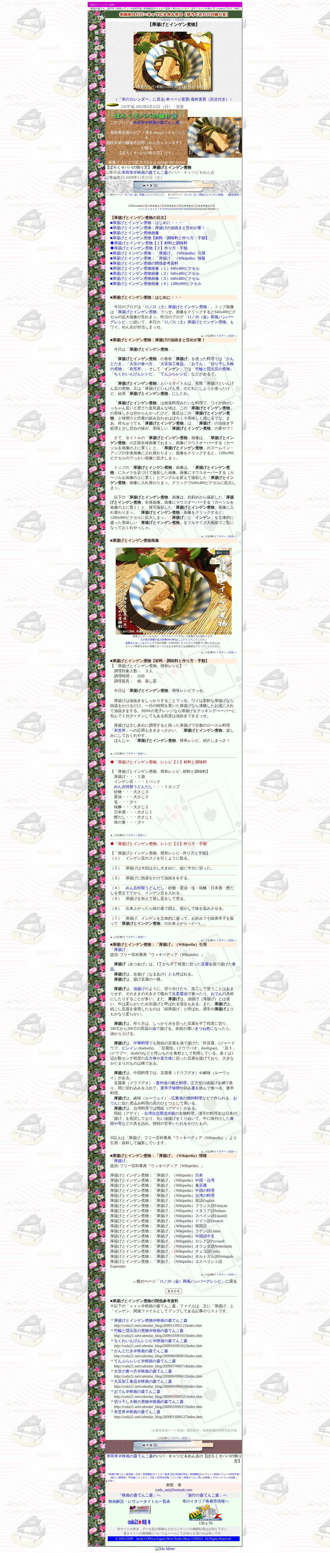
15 (177, 209)
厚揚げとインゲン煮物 (137, 312)
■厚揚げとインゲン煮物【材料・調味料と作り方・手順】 (159, 238)
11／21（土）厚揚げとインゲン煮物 (203, 194)
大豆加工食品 (172, 364)
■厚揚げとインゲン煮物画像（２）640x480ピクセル (155, 273)
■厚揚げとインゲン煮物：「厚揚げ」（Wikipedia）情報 (157, 258)
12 (170, 209)
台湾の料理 (205, 1195)
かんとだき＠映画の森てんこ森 (141, 1351)
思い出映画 (204, 1477)
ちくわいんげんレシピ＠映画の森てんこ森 (150, 1341)
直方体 (166, 1058)
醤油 (183, 994)
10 (165, 209)
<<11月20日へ (165, 19)
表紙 (236, 8)
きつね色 (202, 1028)
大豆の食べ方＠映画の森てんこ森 (143, 1371)
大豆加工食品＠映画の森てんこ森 (143, 1381)
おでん (197, 364)
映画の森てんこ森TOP (103, 8)
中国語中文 (205, 1236)
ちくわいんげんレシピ (133, 374)
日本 (199, 1175)
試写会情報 (163, 1477)
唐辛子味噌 (170, 1088)
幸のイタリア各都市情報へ (205, 1501)
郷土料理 (179, 1083)
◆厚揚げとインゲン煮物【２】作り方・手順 (148, 248)
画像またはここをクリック (139, 643)
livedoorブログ (224, 8)
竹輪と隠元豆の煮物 (212, 369)
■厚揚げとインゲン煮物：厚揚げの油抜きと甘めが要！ (157, 228)
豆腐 (205, 964)
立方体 (151, 1058)
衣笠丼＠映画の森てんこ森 (137, 1412)
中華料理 (141, 1043)
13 (173, 209)
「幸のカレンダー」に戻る (141, 99)
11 (168, 209)
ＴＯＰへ (221, 335)
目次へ (232, 335)
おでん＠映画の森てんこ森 (137, 1391)
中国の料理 (205, 1190)
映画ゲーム (190, 1477)
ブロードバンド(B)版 (224, 1477)
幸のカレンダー (180, 8)
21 (192, 209)
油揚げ (139, 989)
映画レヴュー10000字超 (129, 8)
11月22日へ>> (182, 19)
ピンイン (129, 1048)
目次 (138, 1474)
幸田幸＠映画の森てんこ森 (145, 172)
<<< (140, 209)
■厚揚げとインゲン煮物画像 (134, 233)
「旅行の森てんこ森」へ (205, 1495)
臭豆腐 (201, 1185)
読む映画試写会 (179, 1474)
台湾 (148, 1113)
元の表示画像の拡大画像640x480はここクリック (166, 639)
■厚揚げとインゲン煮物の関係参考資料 (144, 263)
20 (189, 209)
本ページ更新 (177, 99)
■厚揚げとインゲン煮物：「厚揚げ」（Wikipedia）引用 (157, 253)
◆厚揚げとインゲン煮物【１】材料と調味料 (148, 243)
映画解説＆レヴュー (201, 1474)
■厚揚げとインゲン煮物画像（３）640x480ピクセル (155, 278)
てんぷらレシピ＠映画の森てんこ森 (145, 1361)
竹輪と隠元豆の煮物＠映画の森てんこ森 (149, 1331)
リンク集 (176, 1477)
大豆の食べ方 (141, 364)
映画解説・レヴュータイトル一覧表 (139, 1501)
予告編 (131, 1477)
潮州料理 (194, 1098)
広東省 (177, 1098)
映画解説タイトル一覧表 (157, 8)
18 (185, 209)
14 (175, 209)
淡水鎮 (169, 1113)
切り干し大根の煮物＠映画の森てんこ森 (149, 1402)
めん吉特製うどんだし (133, 787)
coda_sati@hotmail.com (173, 1490)
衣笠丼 (135, 369)
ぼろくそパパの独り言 (203, 8)
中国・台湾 (205, 1180)
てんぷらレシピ (173, 374)
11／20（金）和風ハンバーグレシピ (144, 194)
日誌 (152, 1477)
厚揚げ (120, 949)
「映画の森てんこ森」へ (139, 1495)
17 (182, 209)
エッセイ (142, 1477)
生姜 (176, 994)
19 (187, 209)
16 (180, 209)
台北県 (158, 1113)
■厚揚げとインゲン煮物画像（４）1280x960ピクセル (155, 284)
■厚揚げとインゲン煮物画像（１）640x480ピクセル (155, 268)
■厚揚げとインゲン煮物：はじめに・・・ (146, 223)
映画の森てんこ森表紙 (121, 1474)
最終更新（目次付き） (210, 99)
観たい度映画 (118, 1477)
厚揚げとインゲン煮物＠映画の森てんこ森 (150, 1320)
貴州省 (161, 1083)
